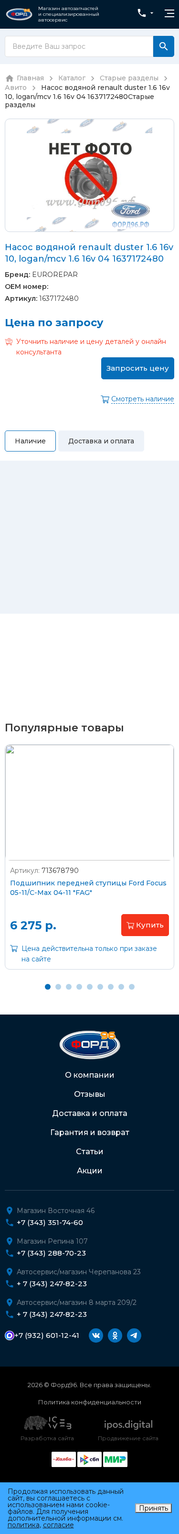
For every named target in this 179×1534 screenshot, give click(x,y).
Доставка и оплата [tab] (101, 441)
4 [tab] (79, 987)
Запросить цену (137, 368)
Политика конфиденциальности (89, 1402)
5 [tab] (90, 987)
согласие (58, 1525)
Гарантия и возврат (89, 1132)
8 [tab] (121, 987)
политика (24, 1525)
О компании (90, 1075)
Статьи (90, 1151)
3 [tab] (69, 987)
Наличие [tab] (30, 441)
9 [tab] (132, 987)
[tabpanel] (89, 864)
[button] (145, 925)
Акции (90, 1170)
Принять (153, 1508)
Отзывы (89, 1094)
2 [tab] (58, 987)
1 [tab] (48, 987)
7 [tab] (111, 987)
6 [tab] (100, 987)
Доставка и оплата (89, 1113)
